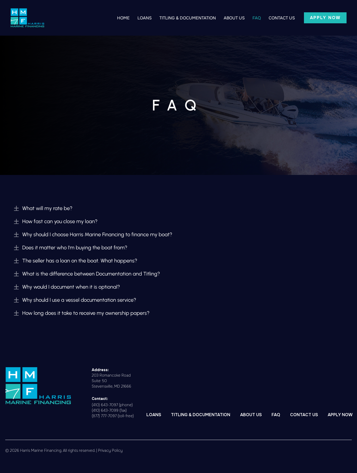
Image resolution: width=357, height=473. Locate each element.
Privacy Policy (110, 450)
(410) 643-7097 (105, 405)
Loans (144, 18)
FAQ (256, 18)
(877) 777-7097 (104, 416)
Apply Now (340, 414)
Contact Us (282, 18)
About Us (234, 18)
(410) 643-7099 (105, 410)
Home (123, 18)
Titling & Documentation (187, 18)
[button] (325, 17)
